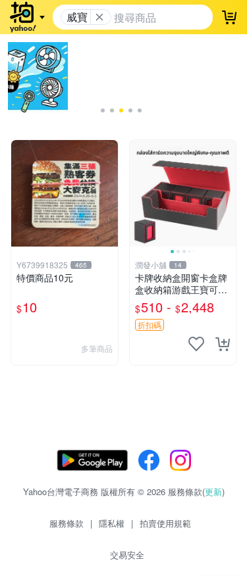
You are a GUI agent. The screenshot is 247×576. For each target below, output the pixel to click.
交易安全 (127, 554)
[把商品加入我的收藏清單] (196, 344)
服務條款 (66, 523)
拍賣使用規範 (165, 523)
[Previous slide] (138, 193)
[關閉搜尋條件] (99, 17)
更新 (213, 491)
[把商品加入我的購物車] (223, 344)
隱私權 (111, 523)
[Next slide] (227, 193)
